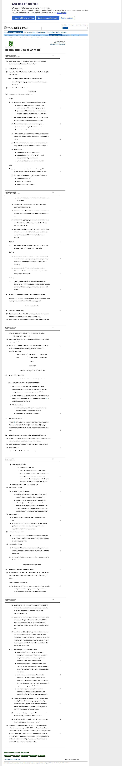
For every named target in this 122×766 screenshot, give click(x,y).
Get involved (51, 32)
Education (64, 32)
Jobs (33, 763)
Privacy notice (52, 762)
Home (6, 32)
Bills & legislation (35, 35)
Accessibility (64, 25)
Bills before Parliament (45, 37)
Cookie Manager (66, 762)
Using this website (39, 763)
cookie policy (62, 13)
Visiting (58, 32)
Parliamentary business (15, 32)
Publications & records (55, 35)
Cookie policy (59, 762)
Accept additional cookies (24, 18)
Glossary (11, 763)
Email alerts (71, 25)
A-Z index (6, 763)
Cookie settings (67, 18)
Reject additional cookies (47, 18)
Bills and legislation (36, 37)
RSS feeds (78, 25)
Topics (77, 35)
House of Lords (20, 35)
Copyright (47, 763)
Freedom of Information (26, 763)
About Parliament (41, 32)
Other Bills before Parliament (57, 44)
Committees (45, 35)
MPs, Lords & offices (29, 32)
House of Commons (9, 35)
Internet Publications (59, 43)
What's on (27, 35)
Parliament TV (66, 35)
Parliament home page (14, 37)
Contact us (85, 25)
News (72, 35)
